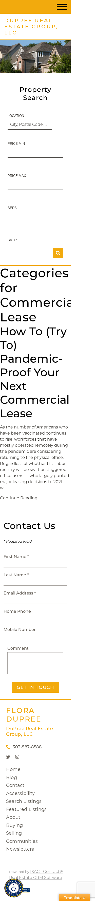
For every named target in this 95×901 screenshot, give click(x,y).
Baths (13, 240)
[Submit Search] (58, 253)
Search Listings (24, 801)
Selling (14, 833)
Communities (22, 841)
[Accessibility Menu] (14, 887)
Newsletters (20, 849)
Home (13, 769)
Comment (18, 648)
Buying (14, 825)
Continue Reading (18, 498)
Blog (11, 777)
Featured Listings (26, 809)
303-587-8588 (27, 747)
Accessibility (20, 793)
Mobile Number (20, 629)
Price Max (17, 176)
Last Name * (16, 574)
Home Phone (17, 611)
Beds (12, 208)
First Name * (16, 556)
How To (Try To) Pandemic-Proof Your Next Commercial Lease (34, 372)
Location (16, 116)
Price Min (16, 144)
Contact (15, 785)
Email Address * (20, 593)
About (13, 817)
